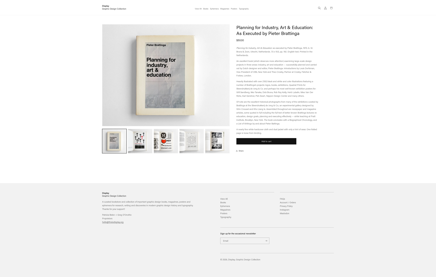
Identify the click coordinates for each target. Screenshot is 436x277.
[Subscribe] (266, 241)
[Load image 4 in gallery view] (191, 141)
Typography (225, 217)
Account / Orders (288, 202)
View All (224, 199)
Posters (223, 213)
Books (223, 202)
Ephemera (225, 206)
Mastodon (284, 213)
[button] (319, 8)
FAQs (282, 199)
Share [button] (241, 150)
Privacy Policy (286, 206)
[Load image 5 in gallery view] (217, 141)
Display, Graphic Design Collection (244, 259)
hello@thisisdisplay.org (113, 222)
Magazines (225, 209)
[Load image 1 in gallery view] (114, 141)
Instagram (284, 209)
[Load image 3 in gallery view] (166, 141)
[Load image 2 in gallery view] (140, 141)
